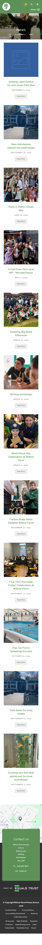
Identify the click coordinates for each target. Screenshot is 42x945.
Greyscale (9, 921)
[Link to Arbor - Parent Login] (25, 4)
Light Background (22, 924)
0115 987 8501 (22, 866)
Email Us (22, 871)
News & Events (20, 34)
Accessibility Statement (15, 913)
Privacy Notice (28, 910)
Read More (21, 96)
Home (10, 34)
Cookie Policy (10, 910)
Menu (33, 10)
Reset (33, 928)
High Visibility (22, 921)
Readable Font (23, 928)
